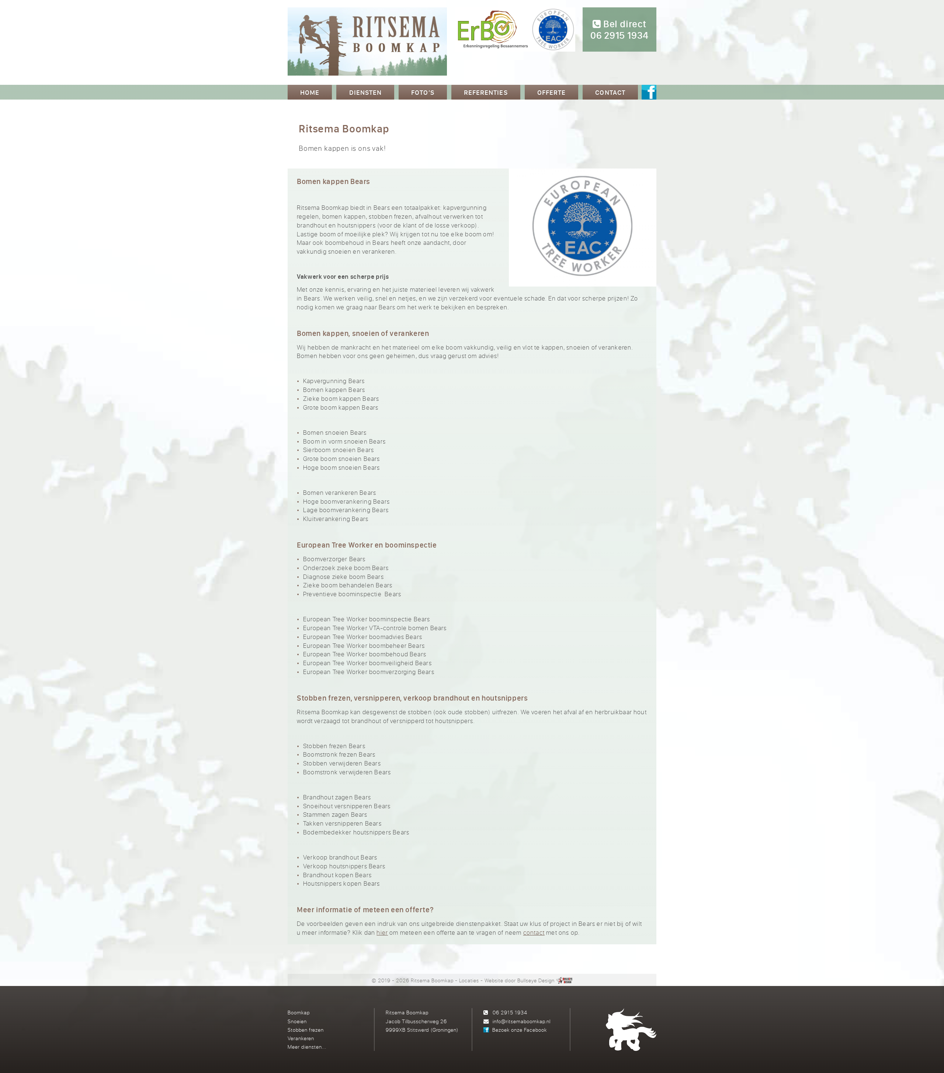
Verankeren (301, 1038)
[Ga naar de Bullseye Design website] (564, 980)
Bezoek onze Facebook (519, 1029)
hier (382, 932)
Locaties (469, 980)
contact (534, 932)
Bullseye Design (536, 980)
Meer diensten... (307, 1046)
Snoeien (297, 1021)
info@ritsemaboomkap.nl (522, 1021)
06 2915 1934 (510, 1012)
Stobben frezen (306, 1029)
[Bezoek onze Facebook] (649, 93)
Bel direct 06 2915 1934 (619, 29)
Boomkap (299, 1012)
